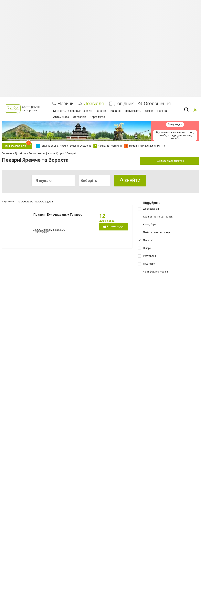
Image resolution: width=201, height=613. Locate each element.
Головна (101, 110)
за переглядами (44, 201)
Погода (162, 110)
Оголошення (157, 103)
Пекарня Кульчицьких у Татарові (58, 215)
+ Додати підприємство (169, 160)
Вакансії (116, 110)
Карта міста (97, 116)
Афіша (149, 110)
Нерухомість (133, 110)
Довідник (124, 103)
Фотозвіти (79, 116)
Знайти (131, 180)
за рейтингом (25, 201)
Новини (66, 103)
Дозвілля (94, 103)
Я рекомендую (115, 226)
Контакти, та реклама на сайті (72, 110)
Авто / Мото (61, 116)
